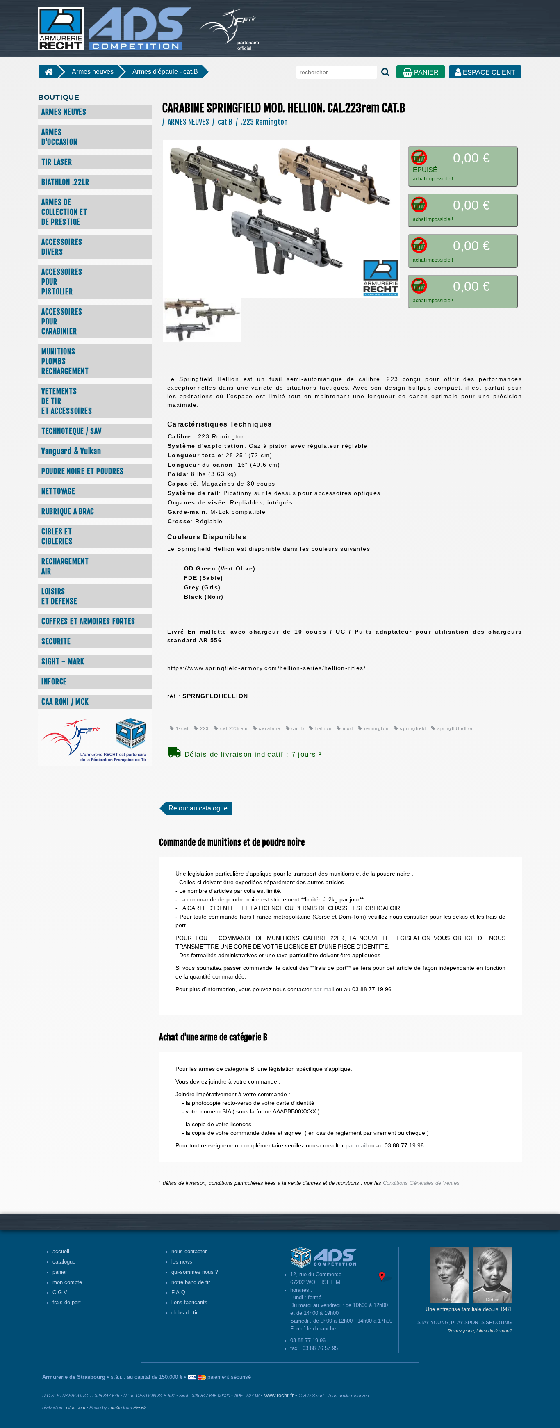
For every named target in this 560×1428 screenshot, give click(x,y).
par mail (323, 989)
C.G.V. (60, 1293)
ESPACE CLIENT (488, 72)
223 (203, 728)
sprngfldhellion (454, 728)
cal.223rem (233, 728)
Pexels (140, 1407)
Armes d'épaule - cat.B (165, 71)
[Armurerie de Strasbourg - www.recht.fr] (113, 24)
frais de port (66, 1302)
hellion (323, 728)
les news (181, 1262)
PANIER (425, 72)
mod (347, 728)
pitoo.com (75, 1407)
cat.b (297, 728)
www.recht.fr (279, 1395)
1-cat (181, 728)
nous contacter (189, 1252)
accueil (60, 1252)
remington (375, 728)
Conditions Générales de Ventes (421, 1183)
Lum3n (115, 1407)
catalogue (63, 1262)
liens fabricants (189, 1302)
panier (59, 1272)
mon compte (67, 1282)
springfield (412, 728)
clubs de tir (184, 1313)
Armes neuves (93, 71)
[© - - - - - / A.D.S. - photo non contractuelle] (281, 218)
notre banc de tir (190, 1282)
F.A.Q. (179, 1293)
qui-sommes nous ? (194, 1272)
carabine (269, 728)
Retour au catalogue (198, 808)
